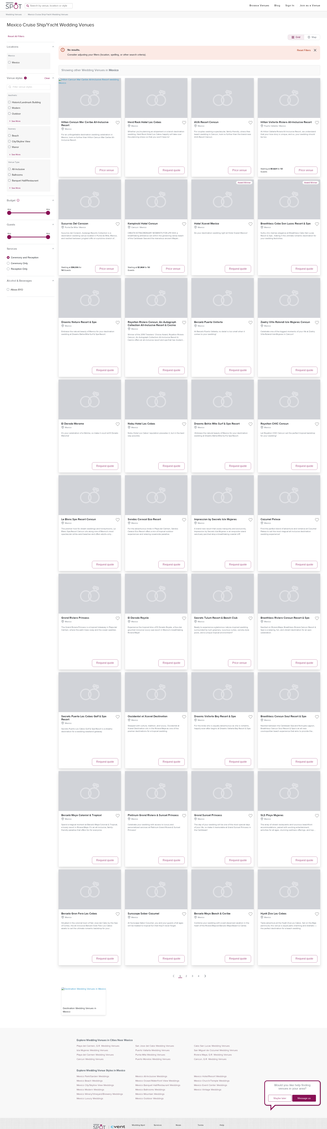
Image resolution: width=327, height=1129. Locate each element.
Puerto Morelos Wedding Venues (152, 1059)
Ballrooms (17, 174)
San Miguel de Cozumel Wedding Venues (216, 1050)
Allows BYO (17, 289)
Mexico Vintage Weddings (207, 1089)
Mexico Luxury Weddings (90, 1098)
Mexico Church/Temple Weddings (212, 1080)
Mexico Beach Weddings (90, 1080)
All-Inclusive (18, 169)
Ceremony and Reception (24, 257)
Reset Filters (304, 50)
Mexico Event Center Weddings (210, 1085)
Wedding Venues (14, 14)
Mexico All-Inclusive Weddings (151, 1076)
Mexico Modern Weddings (90, 1089)
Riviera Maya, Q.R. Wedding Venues (213, 1054)
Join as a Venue (310, 5)
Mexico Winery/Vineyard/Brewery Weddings (100, 1094)
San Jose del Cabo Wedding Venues (154, 1045)
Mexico (16, 62)
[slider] (9, 213)
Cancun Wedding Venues (90, 1059)
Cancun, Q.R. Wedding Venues (210, 1059)
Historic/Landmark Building (26, 102)
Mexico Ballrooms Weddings (150, 1089)
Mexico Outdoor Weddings (149, 1098)
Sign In (289, 5)
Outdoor (16, 113)
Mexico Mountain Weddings (150, 1094)
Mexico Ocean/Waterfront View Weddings (157, 1080)
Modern (16, 108)
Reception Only (19, 268)
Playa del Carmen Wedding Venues (95, 1054)
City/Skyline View (21, 141)
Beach (15, 135)
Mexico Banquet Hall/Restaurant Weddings (157, 1085)
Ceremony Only (19, 263)
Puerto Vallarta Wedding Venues (152, 1050)
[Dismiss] (315, 50)
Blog (277, 5)
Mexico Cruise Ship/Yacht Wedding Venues (48, 14)
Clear (47, 78)
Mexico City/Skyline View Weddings (95, 1085)
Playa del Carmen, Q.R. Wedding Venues (98, 1045)
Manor (15, 147)
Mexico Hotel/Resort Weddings (210, 1076)
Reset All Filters (16, 36)
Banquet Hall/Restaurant (25, 180)
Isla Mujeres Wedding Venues (92, 1050)
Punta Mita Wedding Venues (150, 1054)
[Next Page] (205, 976)
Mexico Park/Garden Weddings (93, 1076)
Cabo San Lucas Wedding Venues (212, 1045)
